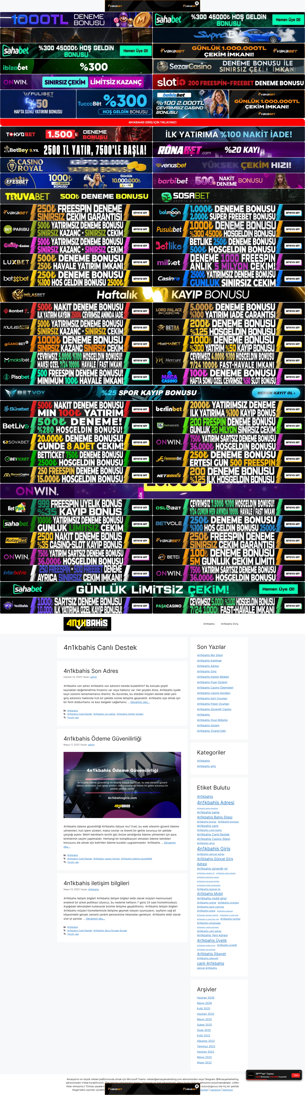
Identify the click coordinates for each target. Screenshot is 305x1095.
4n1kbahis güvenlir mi (206, 873)
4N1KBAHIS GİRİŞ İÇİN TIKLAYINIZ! (153, 122)
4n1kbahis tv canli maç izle (208, 919)
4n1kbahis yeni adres (209, 931)
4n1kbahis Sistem (208, 725)
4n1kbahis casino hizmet (106, 858)
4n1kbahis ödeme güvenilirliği (136, 858)
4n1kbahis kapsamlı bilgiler (208, 881)
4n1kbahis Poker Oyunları (213, 703)
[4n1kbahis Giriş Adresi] (87, 623)
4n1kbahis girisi (206, 843)
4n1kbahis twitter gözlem (130, 714)
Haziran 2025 (205, 1014)
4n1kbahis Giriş (229, 623)
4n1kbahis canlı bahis (209, 830)
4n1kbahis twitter (230, 918)
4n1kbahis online (206, 902)
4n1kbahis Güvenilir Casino (214, 709)
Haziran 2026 (205, 997)
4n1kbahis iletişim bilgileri (96, 883)
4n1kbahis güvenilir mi (212, 868)
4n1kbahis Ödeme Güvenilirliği (102, 738)
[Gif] (152, 294)
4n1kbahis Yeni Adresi (212, 935)
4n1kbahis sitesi (206, 910)
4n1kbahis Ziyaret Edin (211, 730)
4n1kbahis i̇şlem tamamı (226, 873)
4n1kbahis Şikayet (211, 954)
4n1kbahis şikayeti (207, 958)
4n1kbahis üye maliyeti (206, 950)
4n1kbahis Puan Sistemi (212, 682)
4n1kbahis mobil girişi (212, 898)
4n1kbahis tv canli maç (229, 915)
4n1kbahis (209, 623)
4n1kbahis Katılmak (209, 660)
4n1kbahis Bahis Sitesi (214, 817)
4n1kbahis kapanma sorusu (208, 877)
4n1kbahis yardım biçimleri (208, 927)
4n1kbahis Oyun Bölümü (212, 720)
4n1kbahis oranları (228, 902)
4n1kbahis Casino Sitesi (213, 839)
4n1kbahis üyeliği (227, 945)
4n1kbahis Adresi (208, 666)
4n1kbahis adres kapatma (207, 808)
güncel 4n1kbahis (207, 968)
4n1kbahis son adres (104, 714)
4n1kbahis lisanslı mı (208, 889)
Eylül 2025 (203, 1008)
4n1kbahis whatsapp (209, 923)
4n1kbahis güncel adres (210, 854)
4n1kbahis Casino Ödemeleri (215, 687)
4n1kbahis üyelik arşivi (206, 945)
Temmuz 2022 (206, 1046)
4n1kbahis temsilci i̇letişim (207, 915)
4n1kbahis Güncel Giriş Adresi (215, 861)
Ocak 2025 (204, 1030)
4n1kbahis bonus (206, 821)
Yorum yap (73, 717)
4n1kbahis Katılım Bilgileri (213, 676)
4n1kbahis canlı (207, 826)
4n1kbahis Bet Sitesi (210, 655)
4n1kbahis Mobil (210, 893)
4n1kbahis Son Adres (91, 670)
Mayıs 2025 (204, 1019)
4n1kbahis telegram (225, 911)
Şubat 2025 (204, 1024)
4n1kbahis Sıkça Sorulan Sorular (110, 930)
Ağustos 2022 (206, 1041)
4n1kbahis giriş (206, 766)
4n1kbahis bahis (208, 812)
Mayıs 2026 (204, 1003)
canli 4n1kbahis (210, 963)
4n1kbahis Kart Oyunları (212, 698)
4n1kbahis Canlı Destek (79, 714)
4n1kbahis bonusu (228, 821)
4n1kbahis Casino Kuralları (213, 693)
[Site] (76, 212)
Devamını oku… (140, 702)
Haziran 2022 (205, 1051)
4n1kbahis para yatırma (210, 906)
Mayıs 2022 (204, 1057)
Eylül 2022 (203, 1035)
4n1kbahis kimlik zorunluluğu (208, 885)
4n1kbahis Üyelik (212, 940)
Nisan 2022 (204, 1062)
